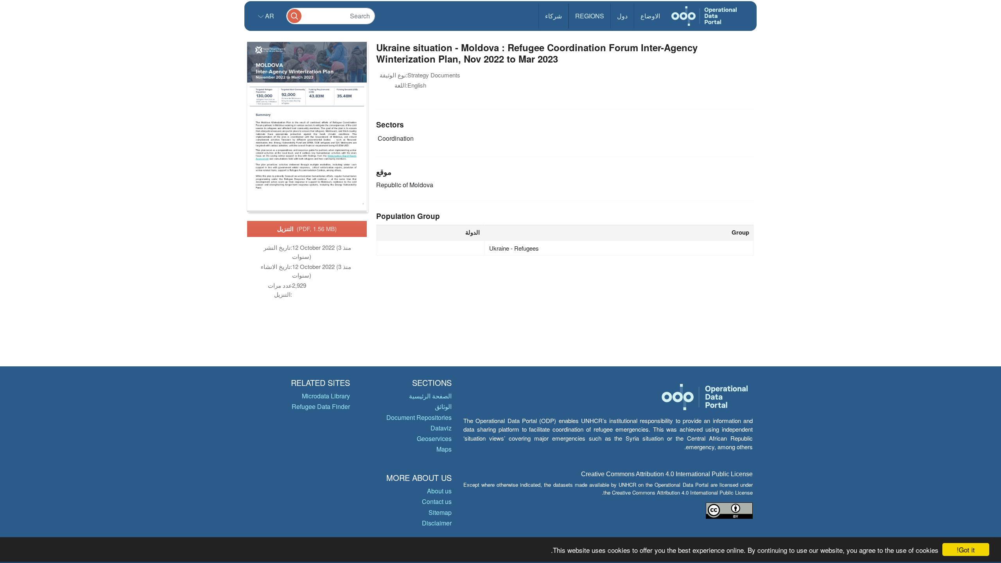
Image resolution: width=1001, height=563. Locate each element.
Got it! (966, 549)
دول (622, 15)
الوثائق (443, 406)
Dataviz (441, 427)
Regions (589, 15)
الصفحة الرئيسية (430, 395)
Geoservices (434, 438)
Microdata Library (326, 395)
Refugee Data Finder (321, 406)
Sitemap (440, 512)
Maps (444, 449)
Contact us (437, 501)
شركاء (553, 15)
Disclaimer (437, 522)
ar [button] (269, 15)
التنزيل (307, 228)
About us (439, 490)
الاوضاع (650, 15)
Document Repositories (419, 417)
